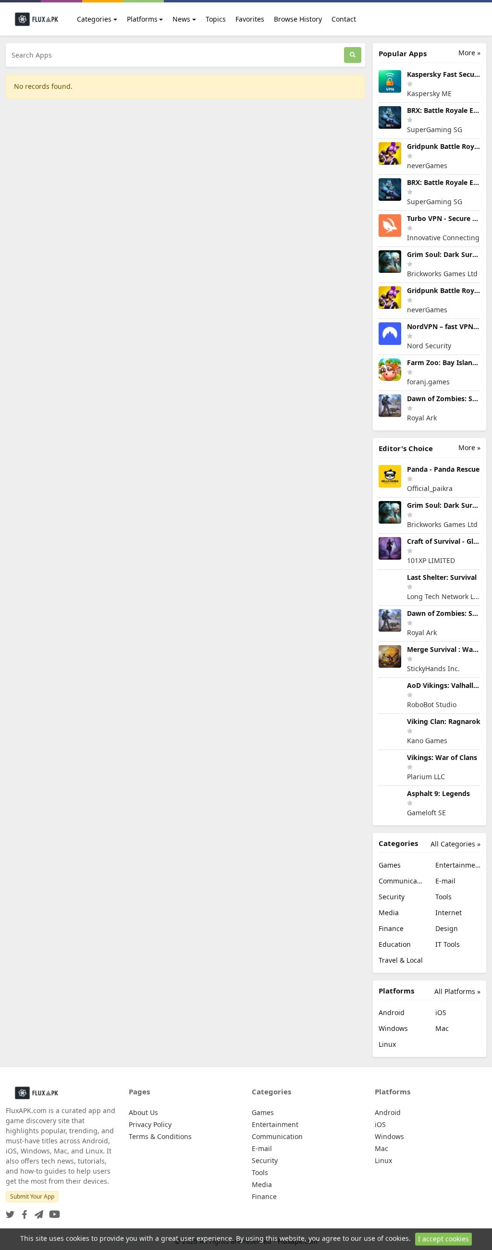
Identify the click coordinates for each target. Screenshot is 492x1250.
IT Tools (447, 944)
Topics (216, 19)
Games (390, 865)
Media (389, 912)
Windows (393, 1028)
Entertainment (457, 865)
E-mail (445, 880)
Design (446, 928)
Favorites (249, 19)
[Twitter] (10, 1211)
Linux (387, 1044)
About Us (143, 1112)
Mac (442, 1028)
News (181, 19)
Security (392, 896)
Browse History (298, 19)
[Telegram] (37, 1211)
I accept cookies (443, 1238)
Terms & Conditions (160, 1136)
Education (395, 944)
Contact (344, 19)
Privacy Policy (150, 1124)
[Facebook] (22, 1211)
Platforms (142, 19)
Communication (401, 880)
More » (469, 52)
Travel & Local (401, 960)
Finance (391, 928)
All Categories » (455, 843)
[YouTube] (52, 1211)
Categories (94, 19)
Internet (448, 912)
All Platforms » (457, 991)
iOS (440, 1012)
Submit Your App (32, 1196)
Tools (443, 896)
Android (392, 1012)
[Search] (352, 55)
